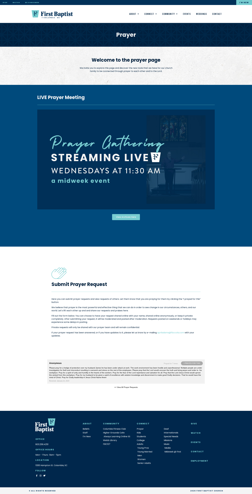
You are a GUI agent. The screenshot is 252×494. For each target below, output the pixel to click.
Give (5, 2)
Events (187, 13)
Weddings (201, 13)
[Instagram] (40, 475)
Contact (217, 13)
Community (168, 13)
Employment (199, 460)
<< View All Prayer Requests (126, 387)
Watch (16, 2)
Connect (149, 13)
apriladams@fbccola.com (170, 332)
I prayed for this (192, 363)
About (132, 13)
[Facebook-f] (36, 475)
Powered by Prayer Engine (57, 391)
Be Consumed (32, 2)
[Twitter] (44, 475)
